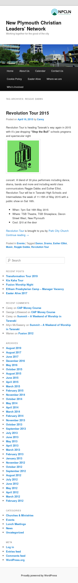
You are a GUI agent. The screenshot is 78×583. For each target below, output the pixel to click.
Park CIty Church (59, 231)
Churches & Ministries (19, 515)
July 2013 (12, 433)
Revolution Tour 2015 (27, 113)
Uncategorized (15, 532)
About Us (24, 70)
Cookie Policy (14, 78)
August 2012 (13, 475)
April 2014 (12, 407)
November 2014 (15, 395)
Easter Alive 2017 (16, 293)
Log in (10, 547)
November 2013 (15, 420)
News (9, 528)
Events (21, 243)
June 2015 (12, 378)
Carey (40, 119)
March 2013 (13, 450)
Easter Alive (34, 78)
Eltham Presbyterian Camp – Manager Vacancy (35, 289)
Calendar (40, 70)
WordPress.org (15, 560)
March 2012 (13, 496)
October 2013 (14, 424)
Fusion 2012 (25, 333)
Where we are (54, 78)
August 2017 (13, 352)
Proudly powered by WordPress (39, 575)
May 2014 (11, 403)
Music (9, 247)
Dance (39, 243)
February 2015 (14, 390)
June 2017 (12, 356)
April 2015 (12, 382)
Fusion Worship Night (19, 284)
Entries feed (13, 551)
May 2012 (11, 488)
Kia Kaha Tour (14, 280)
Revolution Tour (15, 231)
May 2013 (11, 441)
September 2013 (16, 428)
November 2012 (15, 462)
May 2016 (11, 365)
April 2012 (12, 492)
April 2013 (12, 445)
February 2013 (14, 454)
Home (10, 70)
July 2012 (12, 479)
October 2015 (14, 369)
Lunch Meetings (16, 524)
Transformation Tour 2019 (22, 276)
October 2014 (14, 399)
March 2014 (13, 411)
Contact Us (57, 70)
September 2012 (16, 471)
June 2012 (12, 483)
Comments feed (15, 556)
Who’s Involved (15, 87)
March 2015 (13, 386)
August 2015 (13, 373)
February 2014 (14, 416)
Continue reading (17, 235)
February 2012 (14, 501)
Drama (48, 243)
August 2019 (13, 348)
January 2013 (14, 458)
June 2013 (12, 437)
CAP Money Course (29, 308)
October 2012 (14, 467)
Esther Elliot (60, 243)
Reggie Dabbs (22, 247)
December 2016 (15, 361)
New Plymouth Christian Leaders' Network (33, 25)
